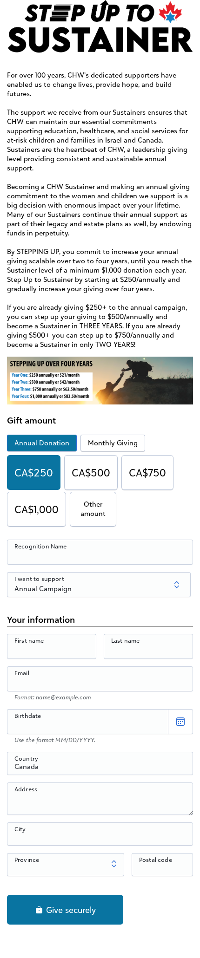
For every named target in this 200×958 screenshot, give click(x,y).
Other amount (93, 509)
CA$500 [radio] (91, 472)
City (20, 829)
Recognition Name (40, 546)
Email (21, 673)
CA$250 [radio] (33, 472)
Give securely (70, 910)
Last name (125, 640)
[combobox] (100, 768)
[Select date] (180, 721)
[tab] (42, 443)
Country (26, 758)
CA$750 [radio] (147, 472)
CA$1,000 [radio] (36, 509)
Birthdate (27, 715)
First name (29, 640)
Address (25, 789)
